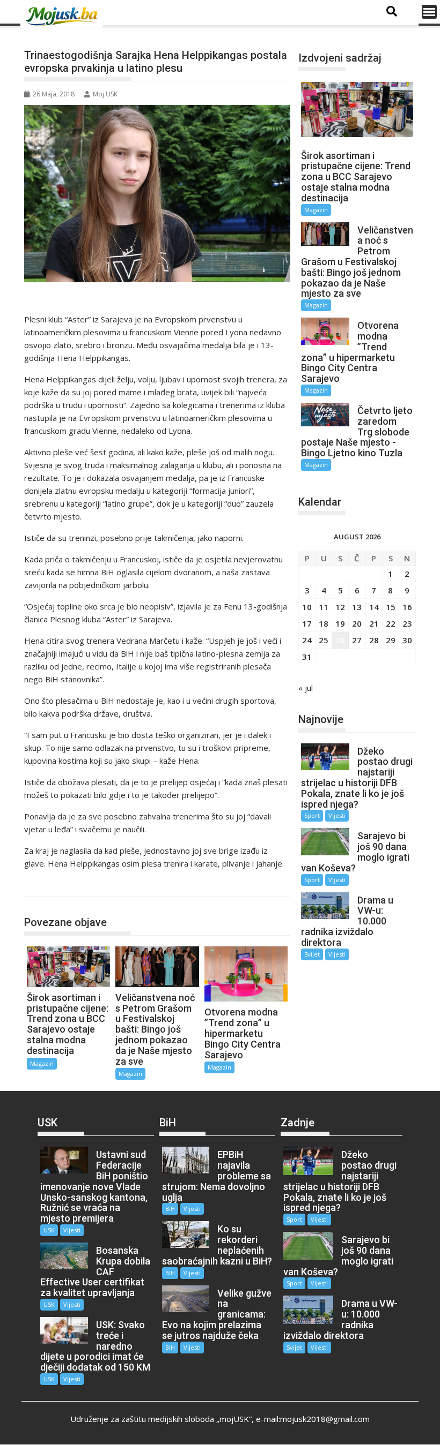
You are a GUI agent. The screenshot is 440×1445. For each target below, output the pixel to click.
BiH (170, 1209)
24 (307, 640)
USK (49, 1230)
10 (307, 606)
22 (390, 623)
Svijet (312, 954)
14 (374, 606)
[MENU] (429, 11)
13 (357, 606)
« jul (305, 687)
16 (407, 606)
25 (323, 640)
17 (307, 623)
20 (357, 623)
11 (323, 606)
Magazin (50, 885)
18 (323, 623)
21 (374, 623)
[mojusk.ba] (63, 16)
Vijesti (337, 815)
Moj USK (105, 94)
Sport (312, 815)
